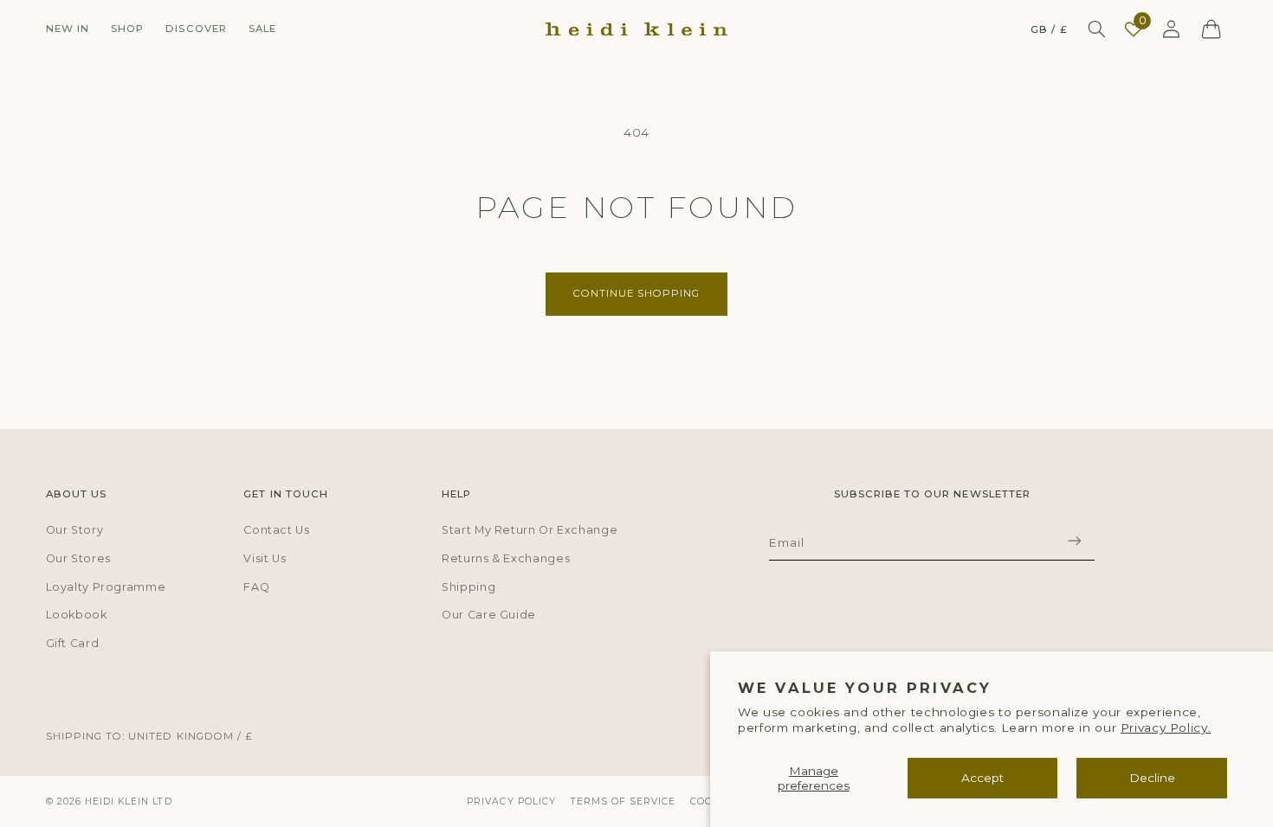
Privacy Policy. (1166, 727)
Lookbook (76, 614)
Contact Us (276, 529)
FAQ (256, 586)
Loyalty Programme (106, 586)
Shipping (468, 586)
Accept (982, 778)
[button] (67, 29)
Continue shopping (637, 293)
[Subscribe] (1075, 540)
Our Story (75, 529)
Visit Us (264, 558)
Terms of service (623, 801)
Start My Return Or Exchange (529, 529)
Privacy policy (511, 801)
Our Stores (78, 558)
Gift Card (73, 643)
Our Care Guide (489, 614)
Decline (1152, 778)
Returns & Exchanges (506, 558)
